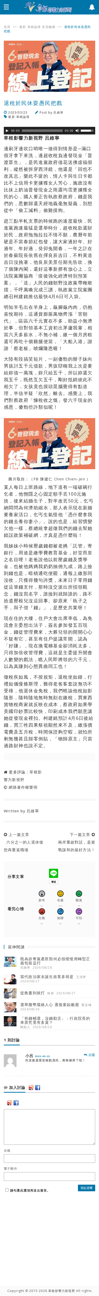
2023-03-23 (42, 1056)
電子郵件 (10, 1169)
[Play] (7, 131)
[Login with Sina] (31, 1087)
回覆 (91, 1055)
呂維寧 (58, 112)
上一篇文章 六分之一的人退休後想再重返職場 (23, 842)
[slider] (88, 130)
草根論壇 (34, 27)
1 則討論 (12, 1040)
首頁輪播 (48, 27)
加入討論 (16, 1087)
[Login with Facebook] (37, 1087)
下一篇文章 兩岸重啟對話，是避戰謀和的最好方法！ (75, 842)
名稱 (7, 1151)
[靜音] (77, 131)
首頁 (7, 27)
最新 (22, 27)
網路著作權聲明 (23, 787)
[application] (49, 130)
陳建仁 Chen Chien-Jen (63, 478)
